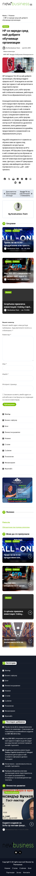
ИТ (8, 54)
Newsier (29, 862)
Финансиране (10, 463)
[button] (32, 810)
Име (4, 364)
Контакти (26, 872)
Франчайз (8, 469)
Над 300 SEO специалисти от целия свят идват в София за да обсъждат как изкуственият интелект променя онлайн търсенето (18, 741)
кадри (13, 54)
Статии (7, 444)
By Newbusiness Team (13, 48)
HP (5, 54)
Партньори (10, 872)
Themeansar (17, 864)
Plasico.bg (6, 522)
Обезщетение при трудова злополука (16, 527)
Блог (6, 426)
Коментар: (6, 335)
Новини (5, 26)
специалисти (28, 54)
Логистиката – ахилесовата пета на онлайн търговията (13, 642)
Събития (16, 231)
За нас (18, 872)
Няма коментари (9, 51)
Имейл (5, 374)
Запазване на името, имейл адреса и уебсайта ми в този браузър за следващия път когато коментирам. (17, 397)
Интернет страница (9, 384)
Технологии (9, 457)
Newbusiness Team (19, 214)
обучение (19, 54)
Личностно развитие (12, 432)
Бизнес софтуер (11, 420)
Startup (7, 414)
